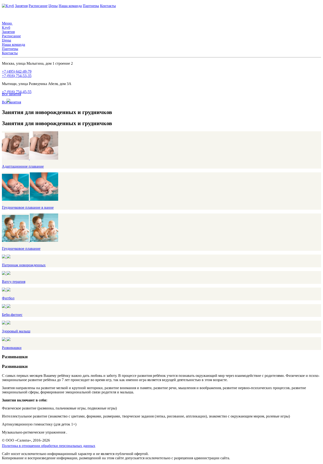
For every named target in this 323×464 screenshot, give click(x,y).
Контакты (108, 6)
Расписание (38, 6)
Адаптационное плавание (23, 166)
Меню (7, 23)
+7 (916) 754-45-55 (16, 92)
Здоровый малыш (16, 331)
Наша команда (70, 6)
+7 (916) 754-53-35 (16, 76)
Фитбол (8, 298)
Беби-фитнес (12, 315)
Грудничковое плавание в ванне (28, 207)
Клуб (10, 6)
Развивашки (12, 348)
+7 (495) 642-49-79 (16, 71)
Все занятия (11, 94)
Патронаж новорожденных (24, 265)
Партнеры (91, 6)
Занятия (21, 6)
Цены (53, 6)
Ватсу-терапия (13, 282)
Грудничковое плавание (21, 249)
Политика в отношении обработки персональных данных (48, 446)
